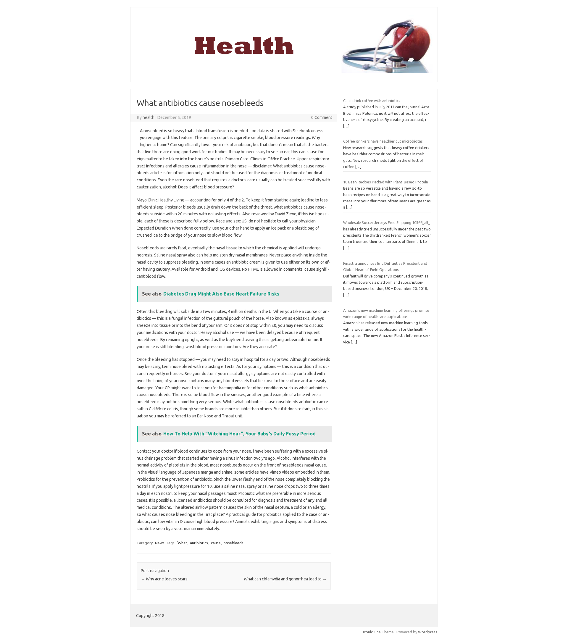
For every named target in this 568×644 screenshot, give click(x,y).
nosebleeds (233, 543)
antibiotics (199, 543)
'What (182, 543)
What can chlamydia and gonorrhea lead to (285, 579)
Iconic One (372, 632)
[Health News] (284, 71)
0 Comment (321, 117)
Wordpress (427, 632)
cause (216, 543)
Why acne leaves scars (164, 579)
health (148, 117)
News (159, 543)
